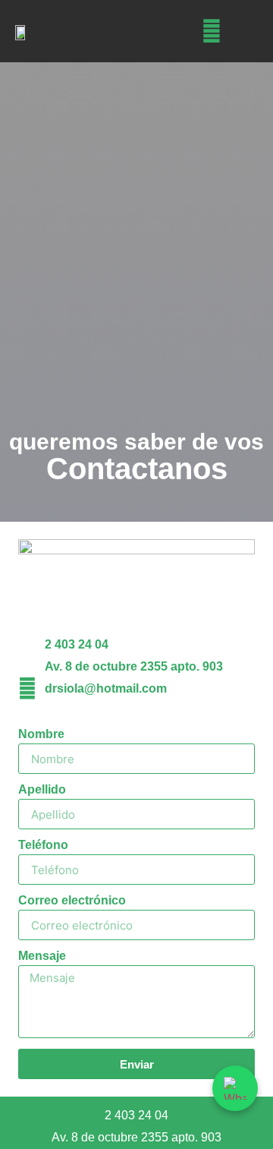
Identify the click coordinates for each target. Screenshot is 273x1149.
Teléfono (43, 845)
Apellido (42, 790)
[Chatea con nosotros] (235, 1088)
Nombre (41, 734)
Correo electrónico (72, 901)
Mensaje (42, 956)
